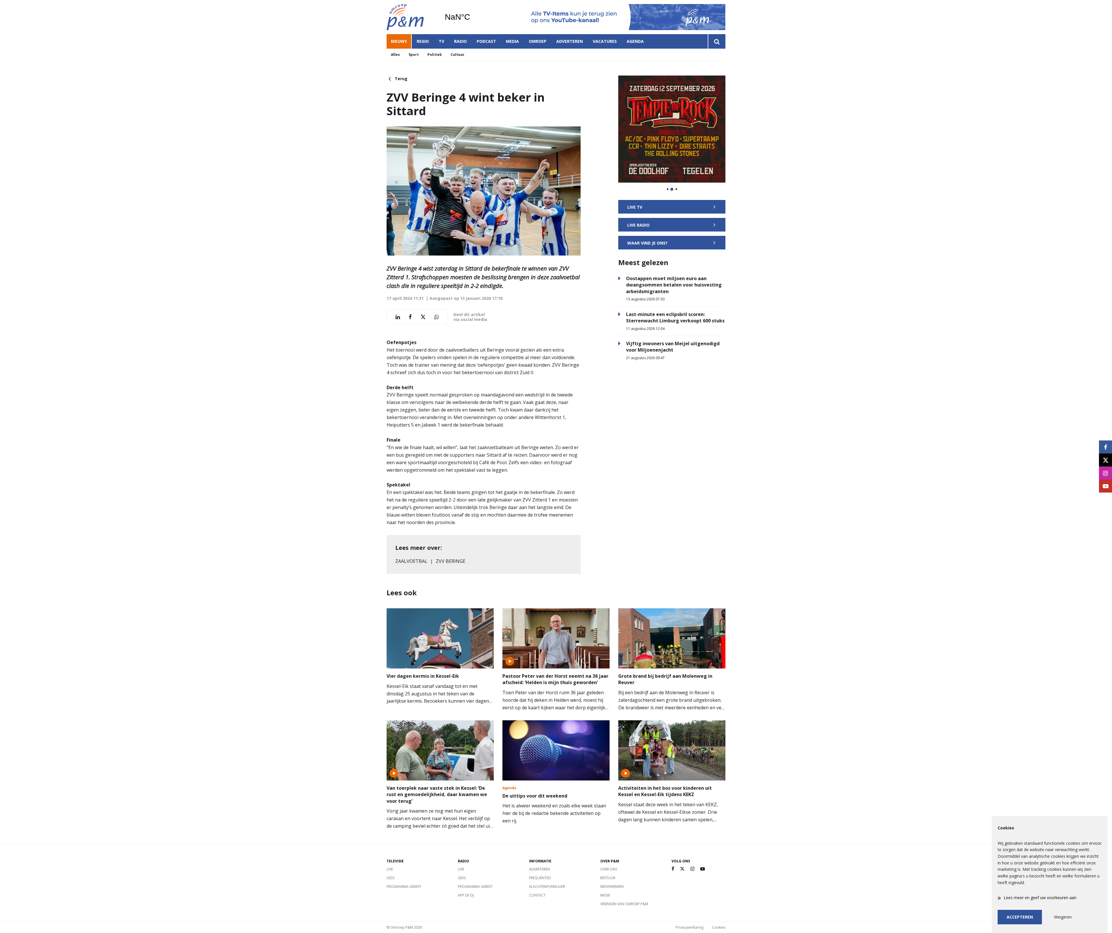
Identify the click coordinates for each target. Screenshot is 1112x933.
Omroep (537, 41)
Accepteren (1020, 917)
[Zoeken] (716, 41)
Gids (390, 877)
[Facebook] (673, 868)
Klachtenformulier (547, 886)
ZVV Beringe (450, 561)
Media (512, 41)
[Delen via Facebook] (410, 317)
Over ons (608, 869)
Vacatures (605, 41)
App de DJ (466, 895)
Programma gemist (404, 886)
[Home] (411, 17)
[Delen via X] (423, 317)
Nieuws (399, 41)
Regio (423, 41)
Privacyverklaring (689, 927)
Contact (537, 895)
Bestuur (607, 877)
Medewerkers (612, 886)
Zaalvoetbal (411, 561)
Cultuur (457, 54)
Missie (605, 895)
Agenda (635, 41)
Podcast (486, 41)
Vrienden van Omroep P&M (624, 903)
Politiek (434, 54)
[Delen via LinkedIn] (397, 317)
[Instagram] (692, 868)
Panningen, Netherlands (472, 17)
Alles (395, 54)
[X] (682, 868)
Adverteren (569, 41)
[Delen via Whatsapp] (436, 317)
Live (390, 869)
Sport (414, 54)
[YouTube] (702, 868)
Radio (460, 41)
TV (441, 41)
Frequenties (540, 877)
